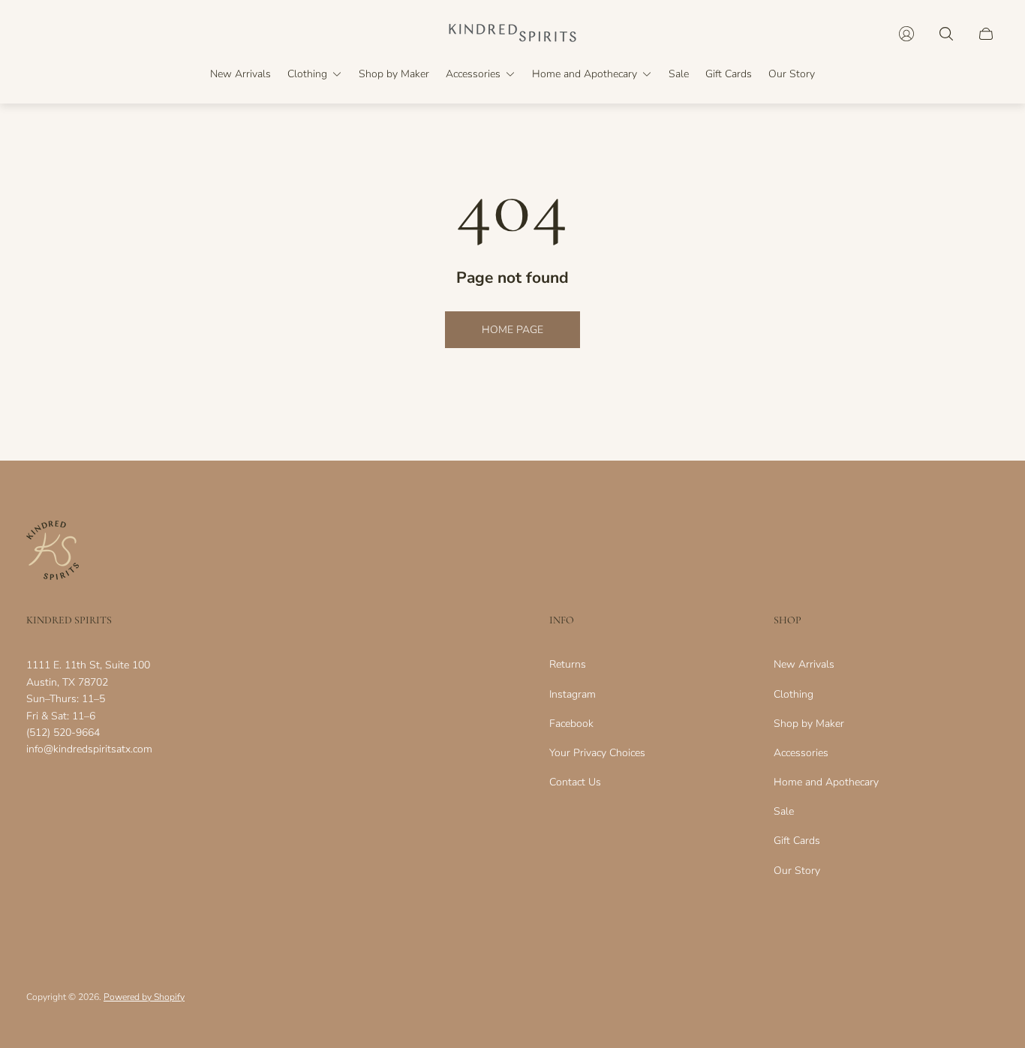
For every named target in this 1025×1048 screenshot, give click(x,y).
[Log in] (906, 33)
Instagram (572, 694)
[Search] (946, 33)
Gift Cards (797, 840)
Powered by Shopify (144, 997)
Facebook (571, 723)
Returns (567, 664)
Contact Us (575, 782)
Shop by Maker (809, 723)
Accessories (801, 753)
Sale (784, 811)
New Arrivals (804, 664)
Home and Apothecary (826, 782)
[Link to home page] (52, 552)
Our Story (797, 870)
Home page (512, 330)
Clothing (793, 694)
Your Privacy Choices (597, 753)
